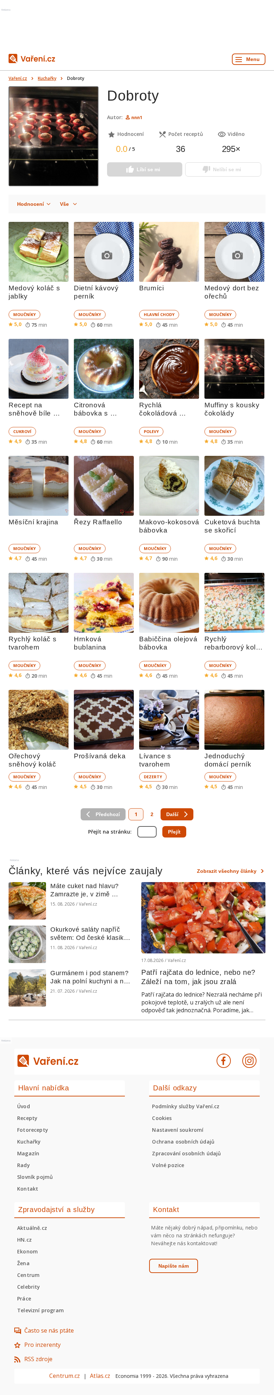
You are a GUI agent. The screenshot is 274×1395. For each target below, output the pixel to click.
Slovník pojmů (35, 1176)
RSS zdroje (38, 1359)
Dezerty (153, 776)
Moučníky (24, 314)
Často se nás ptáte (49, 1330)
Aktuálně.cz (32, 1228)
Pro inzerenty (42, 1345)
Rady (23, 1165)
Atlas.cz (100, 1376)
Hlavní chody (159, 314)
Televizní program (40, 1310)
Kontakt (27, 1188)
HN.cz (24, 1239)
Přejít (174, 832)
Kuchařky (47, 78)
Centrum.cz (64, 1376)
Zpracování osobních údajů (186, 1153)
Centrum (28, 1275)
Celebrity (28, 1286)
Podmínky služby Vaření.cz (185, 1106)
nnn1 (136, 117)
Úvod (23, 1106)
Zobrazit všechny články (227, 871)
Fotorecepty (32, 1129)
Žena (23, 1263)
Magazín (28, 1153)
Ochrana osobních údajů (183, 1141)
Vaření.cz (18, 78)
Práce (24, 1298)
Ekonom (27, 1251)
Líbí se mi (148, 169)
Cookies (162, 1118)
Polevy (151, 431)
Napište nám (173, 1266)
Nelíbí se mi (227, 169)
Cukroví (22, 431)
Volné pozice (168, 1165)
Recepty (27, 1118)
